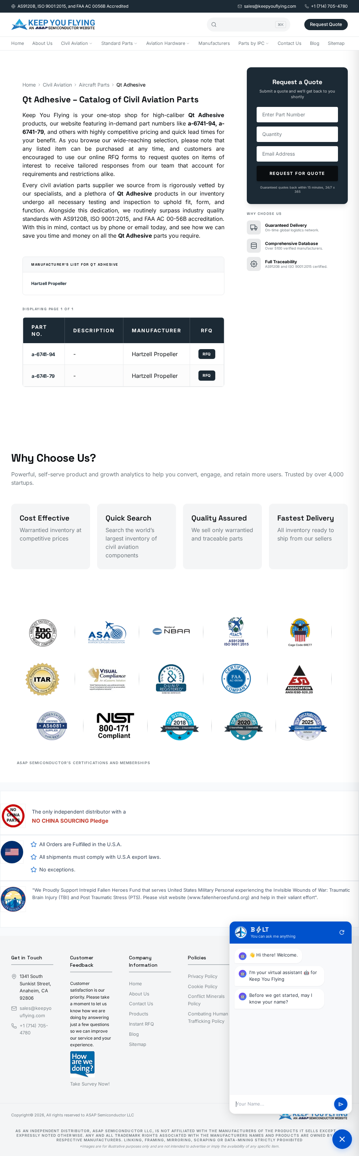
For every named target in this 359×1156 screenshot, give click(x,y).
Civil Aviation (74, 43)
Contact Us (290, 43)
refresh (341, 932)
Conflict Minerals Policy (206, 999)
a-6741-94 (43, 354)
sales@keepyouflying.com (270, 6)
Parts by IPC (251, 43)
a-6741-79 (43, 376)
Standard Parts (117, 43)
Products (138, 1013)
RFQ (207, 354)
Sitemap (336, 43)
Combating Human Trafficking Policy (208, 1017)
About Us (42, 43)
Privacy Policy (202, 976)
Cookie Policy (202, 986)
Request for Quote (297, 173)
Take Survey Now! (90, 1084)
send (341, 1104)
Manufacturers (214, 43)
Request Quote (326, 24)
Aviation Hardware (165, 43)
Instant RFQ (141, 1024)
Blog (314, 43)
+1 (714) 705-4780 (329, 6)
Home (17, 43)
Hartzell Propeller (49, 283)
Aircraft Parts (94, 85)
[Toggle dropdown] (91, 43)
